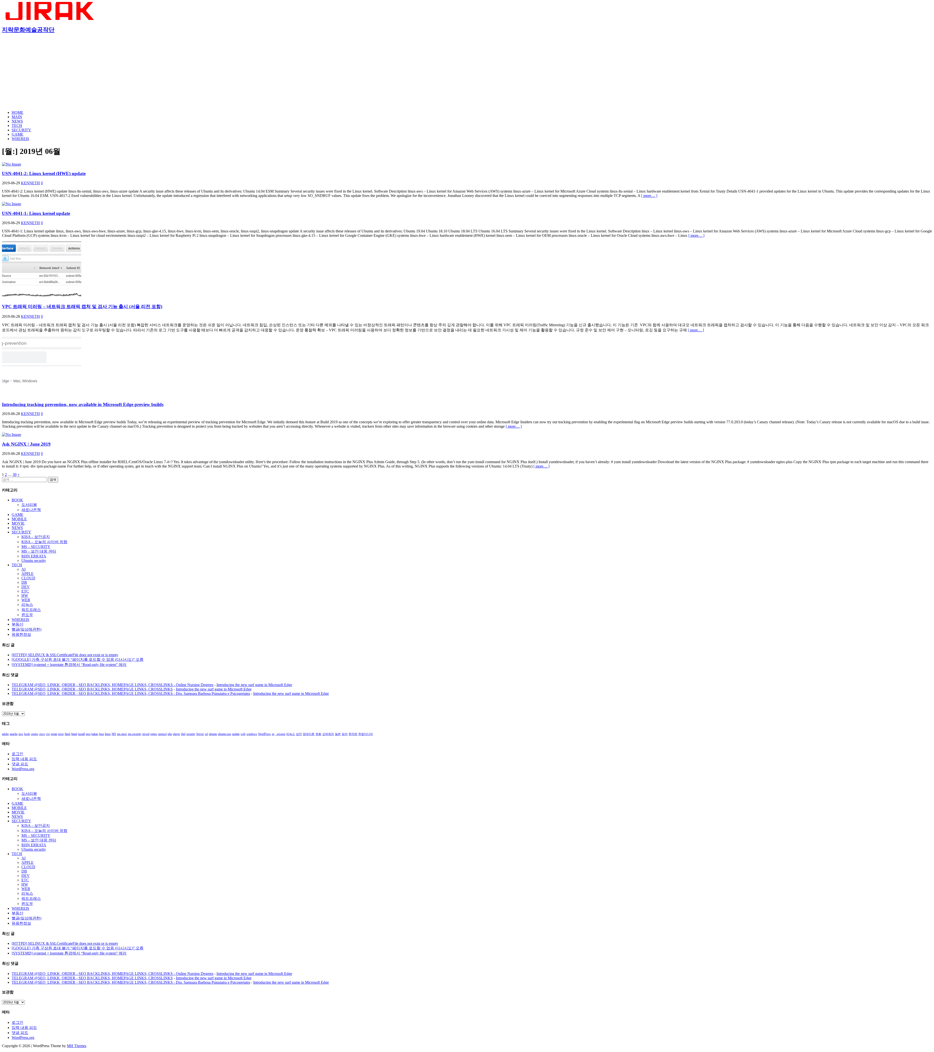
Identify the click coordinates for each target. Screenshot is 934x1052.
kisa (101, 734)
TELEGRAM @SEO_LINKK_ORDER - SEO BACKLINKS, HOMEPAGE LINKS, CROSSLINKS (92, 689)
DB (24, 582)
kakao (94, 734)
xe (273, 734)
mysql (145, 734)
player (176, 734)
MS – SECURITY (35, 547)
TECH (17, 126)
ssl (206, 734)
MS (114, 734)
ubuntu (213, 734)
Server (200, 734)
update (236, 734)
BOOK (17, 500)
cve (48, 734)
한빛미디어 (365, 734)
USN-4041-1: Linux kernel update (36, 213)
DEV (25, 587)
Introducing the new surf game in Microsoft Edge (254, 685)
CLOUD (28, 578)
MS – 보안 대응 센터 (38, 551)
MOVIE (18, 523)
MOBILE (19, 519)
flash (67, 734)
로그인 (17, 754)
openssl (162, 734)
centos (34, 734)
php (170, 734)
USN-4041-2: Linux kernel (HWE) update (44, 173)
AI (23, 569)
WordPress (264, 734)
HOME (17, 112)
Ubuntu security (33, 560)
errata (54, 734)
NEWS (17, 121)
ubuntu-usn (224, 734)
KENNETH (30, 183)
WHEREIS (20, 139)
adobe (5, 734)
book (27, 734)
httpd (74, 734)
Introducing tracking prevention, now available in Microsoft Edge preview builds (82, 404)
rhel (183, 734)
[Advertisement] (467, 72)
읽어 (345, 734)
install (81, 734)
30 (15, 474)
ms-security (134, 734)
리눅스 (27, 604)
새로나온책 (31, 510)
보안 (299, 734)
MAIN (17, 117)
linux (108, 734)
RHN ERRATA (33, 556)
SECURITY (21, 130)
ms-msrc (122, 734)
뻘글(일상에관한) (26, 629)
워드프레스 (31, 610)
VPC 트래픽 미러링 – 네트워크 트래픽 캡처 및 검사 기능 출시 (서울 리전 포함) (82, 306)
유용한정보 (21, 634)
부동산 (17, 624)
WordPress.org (23, 769)
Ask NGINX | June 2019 (26, 444)
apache (14, 734)
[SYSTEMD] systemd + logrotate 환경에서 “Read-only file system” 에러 (69, 665)
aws (20, 734)
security (190, 734)
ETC (25, 591)
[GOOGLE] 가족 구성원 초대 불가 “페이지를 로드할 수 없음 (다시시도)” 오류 (78, 659)
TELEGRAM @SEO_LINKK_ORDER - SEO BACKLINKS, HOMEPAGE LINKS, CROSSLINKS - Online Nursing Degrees (112, 685)
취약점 (353, 734)
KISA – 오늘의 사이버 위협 (44, 542)
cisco (42, 734)
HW (24, 595)
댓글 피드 (20, 764)
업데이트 (308, 734)
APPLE (27, 574)
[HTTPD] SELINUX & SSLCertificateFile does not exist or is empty (65, 655)
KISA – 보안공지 (35, 537)
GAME (17, 134)
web (243, 734)
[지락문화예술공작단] (50, 19)
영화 (318, 734)
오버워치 (328, 734)
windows (251, 734)
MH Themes (76, 1046)
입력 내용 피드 (24, 759)
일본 (338, 734)
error (61, 734)
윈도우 (27, 615)
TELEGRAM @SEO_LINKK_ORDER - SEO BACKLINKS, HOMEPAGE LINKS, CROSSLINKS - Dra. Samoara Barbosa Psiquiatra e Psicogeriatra (131, 693)
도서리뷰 (29, 505)
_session (280, 734)
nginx (153, 734)
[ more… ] (649, 196)
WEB (25, 600)
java (88, 734)
